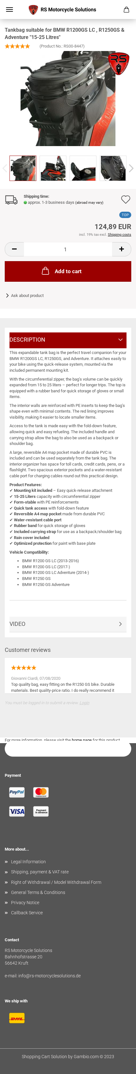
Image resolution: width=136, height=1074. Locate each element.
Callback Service (27, 912)
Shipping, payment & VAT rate (40, 871)
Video (17, 624)
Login (84, 702)
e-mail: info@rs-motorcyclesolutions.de (43, 975)
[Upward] (118, 1064)
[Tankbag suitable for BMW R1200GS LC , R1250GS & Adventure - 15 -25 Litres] (68, 98)
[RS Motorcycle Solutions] (68, 9)
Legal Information (28, 861)
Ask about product (27, 295)
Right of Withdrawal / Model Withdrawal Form (56, 882)
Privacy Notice (25, 902)
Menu (9, 9)
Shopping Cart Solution (44, 1056)
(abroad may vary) (89, 203)
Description (27, 339)
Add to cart (68, 271)
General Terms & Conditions (38, 892)
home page (82, 740)
